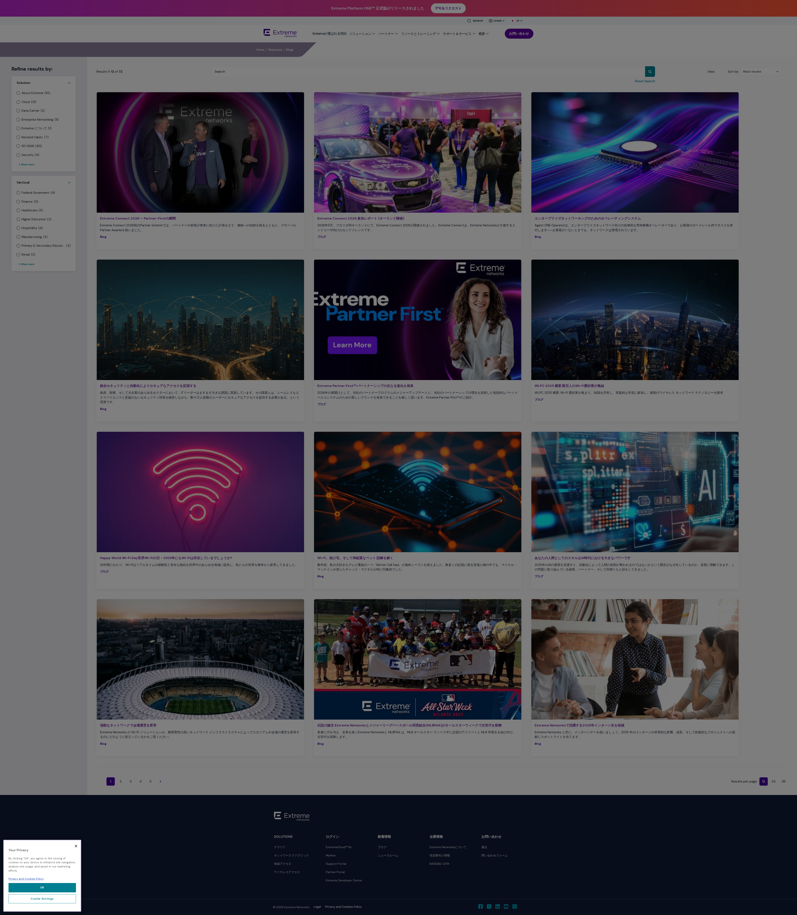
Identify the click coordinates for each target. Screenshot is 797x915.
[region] (42, 876)
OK (42, 887)
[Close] (76, 846)
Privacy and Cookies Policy (26, 879)
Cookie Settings (42, 898)
